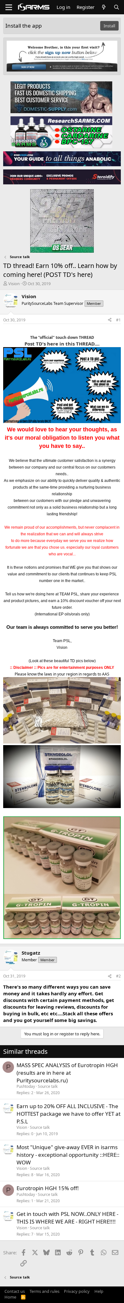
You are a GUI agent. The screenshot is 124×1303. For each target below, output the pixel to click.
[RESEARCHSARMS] (61, 132)
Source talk (48, 1086)
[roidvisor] (62, 158)
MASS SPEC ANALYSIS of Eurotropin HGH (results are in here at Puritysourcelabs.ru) (67, 1072)
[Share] (110, 320)
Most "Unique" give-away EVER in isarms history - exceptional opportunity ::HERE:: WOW (68, 1154)
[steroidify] (62, 177)
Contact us (14, 1291)
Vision (14, 283)
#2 (118, 976)
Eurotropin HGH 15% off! (48, 1188)
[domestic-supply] (61, 97)
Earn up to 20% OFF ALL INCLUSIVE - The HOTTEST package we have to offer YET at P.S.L (69, 1113)
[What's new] (104, 7)
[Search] (116, 7)
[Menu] (8, 7)
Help (98, 1291)
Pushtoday (26, 1086)
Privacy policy (77, 1291)
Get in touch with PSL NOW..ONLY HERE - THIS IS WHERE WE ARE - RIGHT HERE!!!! (67, 1217)
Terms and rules (44, 1291)
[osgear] (62, 219)
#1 (118, 320)
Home (10, 1297)
